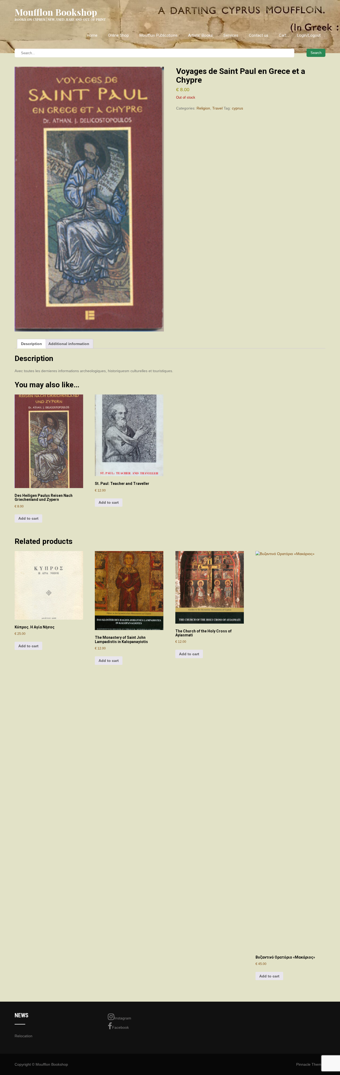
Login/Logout (309, 35)
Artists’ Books (200, 35)
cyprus (237, 108)
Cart (282, 35)
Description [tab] (31, 344)
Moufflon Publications (158, 35)
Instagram (122, 1018)
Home (92, 35)
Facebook (120, 1027)
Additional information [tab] (68, 344)
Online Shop (118, 35)
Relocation (23, 1036)
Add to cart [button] (28, 518)
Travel (217, 108)
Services (230, 35)
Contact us (258, 35)
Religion (203, 108)
